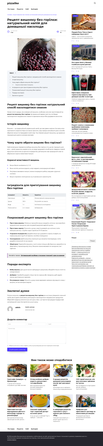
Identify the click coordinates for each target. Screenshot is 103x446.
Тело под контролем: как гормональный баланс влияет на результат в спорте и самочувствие (83, 266)
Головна (9, 14)
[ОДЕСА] (84, 29)
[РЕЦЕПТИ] (84, 89)
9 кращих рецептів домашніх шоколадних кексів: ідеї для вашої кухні (62, 382)
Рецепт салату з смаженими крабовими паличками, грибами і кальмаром (83, 127)
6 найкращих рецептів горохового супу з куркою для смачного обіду (62, 412)
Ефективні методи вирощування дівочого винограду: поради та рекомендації (16, 412)
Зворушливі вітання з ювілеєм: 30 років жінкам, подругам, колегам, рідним (84, 191)
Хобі (27, 9)
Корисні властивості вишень (24, 85)
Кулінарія (34, 9)
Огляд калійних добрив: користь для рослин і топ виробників (39, 381)
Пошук (74, 238)
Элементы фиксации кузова (81, 246)
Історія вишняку (17, 79)
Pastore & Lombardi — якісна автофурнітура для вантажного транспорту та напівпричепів (82, 260)
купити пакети (11, 440)
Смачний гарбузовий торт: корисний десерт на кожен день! (39, 411)
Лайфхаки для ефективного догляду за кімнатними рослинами (85, 411)
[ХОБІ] (84, 154)
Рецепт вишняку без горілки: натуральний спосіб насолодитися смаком (36, 77)
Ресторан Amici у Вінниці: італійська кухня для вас (82, 63)
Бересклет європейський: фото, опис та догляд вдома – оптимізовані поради (83, 159)
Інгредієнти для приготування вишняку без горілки (30, 87)
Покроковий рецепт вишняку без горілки (26, 90)
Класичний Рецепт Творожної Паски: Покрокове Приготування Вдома (83, 224)
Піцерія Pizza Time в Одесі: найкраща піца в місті (82, 33)
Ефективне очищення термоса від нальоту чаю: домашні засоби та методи (82, 95)
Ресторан (11, 9)
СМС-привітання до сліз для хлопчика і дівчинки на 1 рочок (85, 381)
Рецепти (20, 9)
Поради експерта (18, 93)
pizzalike (13, 3)
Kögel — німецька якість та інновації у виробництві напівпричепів (81, 254)
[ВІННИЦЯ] (84, 59)
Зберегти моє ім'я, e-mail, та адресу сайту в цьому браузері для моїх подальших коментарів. (34, 345)
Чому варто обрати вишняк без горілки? (26, 82)
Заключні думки (17, 95)
